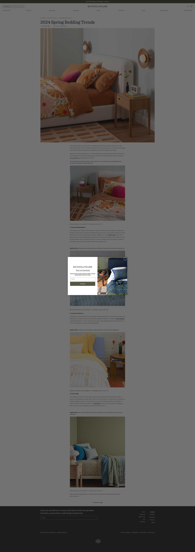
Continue (82, 284)
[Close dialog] (125, 259)
